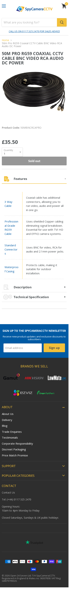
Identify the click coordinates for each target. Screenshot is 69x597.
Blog (4, 425)
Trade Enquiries (12, 431)
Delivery (7, 420)
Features (20, 179)
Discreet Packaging (14, 449)
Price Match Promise (15, 455)
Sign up (54, 348)
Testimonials (10, 437)
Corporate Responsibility (17, 443)
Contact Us (8, 492)
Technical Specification (31, 297)
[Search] (62, 22)
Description (23, 287)
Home (5, 40)
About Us (8, 414)
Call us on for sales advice (34, 31)
